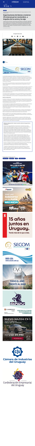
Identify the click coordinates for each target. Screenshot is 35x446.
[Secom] (17, 70)
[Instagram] (8, 6)
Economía (5, 10)
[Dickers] (17, 302)
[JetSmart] (17, 199)
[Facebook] (4, 6)
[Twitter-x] (6, 6)
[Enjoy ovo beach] (17, 277)
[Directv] (17, 173)
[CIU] (17, 354)
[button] (12, 36)
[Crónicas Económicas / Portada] (15, 2)
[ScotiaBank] (17, 225)
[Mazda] (17, 328)
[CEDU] (17, 377)
